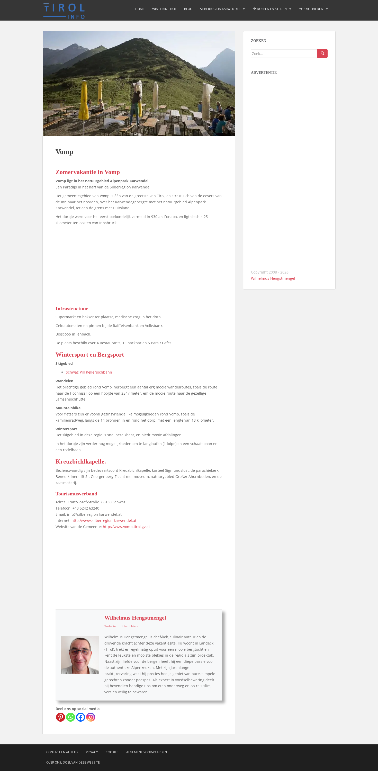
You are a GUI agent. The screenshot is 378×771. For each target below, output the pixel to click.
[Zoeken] (322, 53)
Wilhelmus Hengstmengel (135, 617)
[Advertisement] (139, 265)
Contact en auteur (62, 752)
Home (140, 9)
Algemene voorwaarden (146, 752)
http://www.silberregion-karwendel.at (103, 520)
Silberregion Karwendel (220, 9)
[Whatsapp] (70, 717)
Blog (188, 9)
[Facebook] (80, 717)
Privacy (92, 752)
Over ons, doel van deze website (73, 762)
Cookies (112, 752)
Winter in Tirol (164, 9)
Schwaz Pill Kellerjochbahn (89, 372)
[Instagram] (90, 717)
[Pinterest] (60, 717)
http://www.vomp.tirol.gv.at (126, 526)
